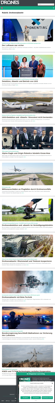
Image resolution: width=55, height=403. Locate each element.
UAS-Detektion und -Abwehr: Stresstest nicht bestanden (27, 117)
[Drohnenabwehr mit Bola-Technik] (27, 281)
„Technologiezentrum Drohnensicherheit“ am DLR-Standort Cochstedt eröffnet (20, 79)
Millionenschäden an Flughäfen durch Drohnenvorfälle (26, 189)
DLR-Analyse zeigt (6, 187)
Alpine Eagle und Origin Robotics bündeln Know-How (26, 153)
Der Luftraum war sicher (13, 45)
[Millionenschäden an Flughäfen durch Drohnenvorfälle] (27, 173)
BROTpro (8, 400)
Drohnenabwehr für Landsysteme (9, 369)
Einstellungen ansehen (47, 397)
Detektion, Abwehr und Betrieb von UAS (20, 81)
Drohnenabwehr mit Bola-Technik (17, 297)
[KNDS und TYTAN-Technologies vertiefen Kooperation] (27, 356)
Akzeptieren (25, 397)
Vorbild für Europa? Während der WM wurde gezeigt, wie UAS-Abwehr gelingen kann (21, 43)
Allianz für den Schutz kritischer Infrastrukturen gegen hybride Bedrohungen (19, 259)
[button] (52, 383)
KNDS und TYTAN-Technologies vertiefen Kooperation (26, 371)
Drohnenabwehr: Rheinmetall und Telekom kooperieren (27, 261)
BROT (3, 400)
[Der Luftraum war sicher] (27, 30)
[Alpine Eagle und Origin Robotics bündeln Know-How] (27, 137)
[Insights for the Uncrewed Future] (9, 2)
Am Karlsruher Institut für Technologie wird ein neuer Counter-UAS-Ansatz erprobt (21, 295)
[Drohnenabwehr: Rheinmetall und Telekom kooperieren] (27, 245)
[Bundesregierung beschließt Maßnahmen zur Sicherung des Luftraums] (27, 317)
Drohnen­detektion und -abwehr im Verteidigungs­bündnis (27, 225)
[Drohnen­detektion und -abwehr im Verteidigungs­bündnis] (27, 209)
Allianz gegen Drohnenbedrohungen (10, 151)
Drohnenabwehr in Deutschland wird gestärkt (12, 331)
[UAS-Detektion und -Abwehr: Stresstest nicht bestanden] (27, 101)
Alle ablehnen (36, 397)
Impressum (12, 394)
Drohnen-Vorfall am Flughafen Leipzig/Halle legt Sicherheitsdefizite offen (18, 115)
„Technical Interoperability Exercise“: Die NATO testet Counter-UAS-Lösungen (20, 223)
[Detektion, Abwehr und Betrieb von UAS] (27, 65)
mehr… (14, 49)
